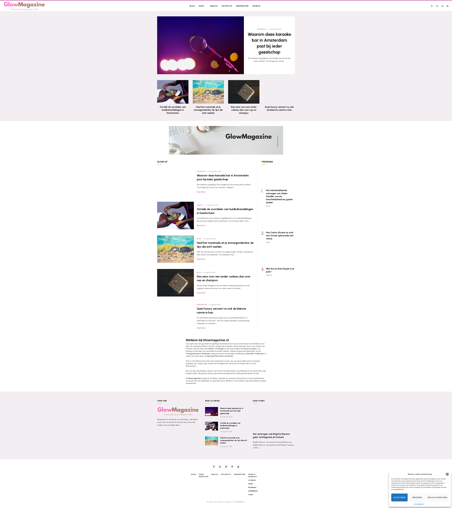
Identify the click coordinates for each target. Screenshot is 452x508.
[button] (447, 474)
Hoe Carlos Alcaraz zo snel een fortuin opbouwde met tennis (279, 235)
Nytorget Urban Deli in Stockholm (220, 356)
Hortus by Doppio (250, 349)
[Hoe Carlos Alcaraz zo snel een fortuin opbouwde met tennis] (278, 219)
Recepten (203, 477)
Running (252, 487)
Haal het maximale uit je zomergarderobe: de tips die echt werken (208, 110)
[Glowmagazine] (24, 6)
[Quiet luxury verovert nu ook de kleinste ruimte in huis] (279, 92)
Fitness (252, 480)
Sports (256, 6)
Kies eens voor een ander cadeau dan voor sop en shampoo (243, 110)
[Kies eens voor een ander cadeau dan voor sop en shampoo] (243, 92)
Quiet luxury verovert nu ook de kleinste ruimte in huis (279, 108)
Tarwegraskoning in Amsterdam (198, 354)
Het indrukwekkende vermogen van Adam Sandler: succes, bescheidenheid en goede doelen (279, 196)
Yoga (250, 495)
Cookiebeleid (419, 504)
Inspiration (242, 6)
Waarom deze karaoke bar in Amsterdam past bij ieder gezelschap (269, 43)
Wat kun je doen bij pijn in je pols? (280, 270)
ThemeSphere (239, 502)
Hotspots (227, 6)
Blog (192, 6)
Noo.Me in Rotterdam (255, 354)
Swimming (253, 491)
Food (201, 6)
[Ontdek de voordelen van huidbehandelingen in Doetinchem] (172, 92)
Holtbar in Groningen (216, 349)
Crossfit (252, 477)
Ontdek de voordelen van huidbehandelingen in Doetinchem (173, 110)
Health (214, 6)
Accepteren (399, 497)
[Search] (447, 6)
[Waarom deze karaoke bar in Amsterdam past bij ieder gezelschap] (200, 45)
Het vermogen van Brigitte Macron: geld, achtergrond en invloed (271, 436)
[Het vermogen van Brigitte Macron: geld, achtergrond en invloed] (274, 419)
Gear (250, 484)
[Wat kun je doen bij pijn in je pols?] (278, 255)
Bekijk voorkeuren (437, 497)
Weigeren (417, 497)
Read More (201, 192)
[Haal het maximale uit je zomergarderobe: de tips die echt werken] (208, 92)
